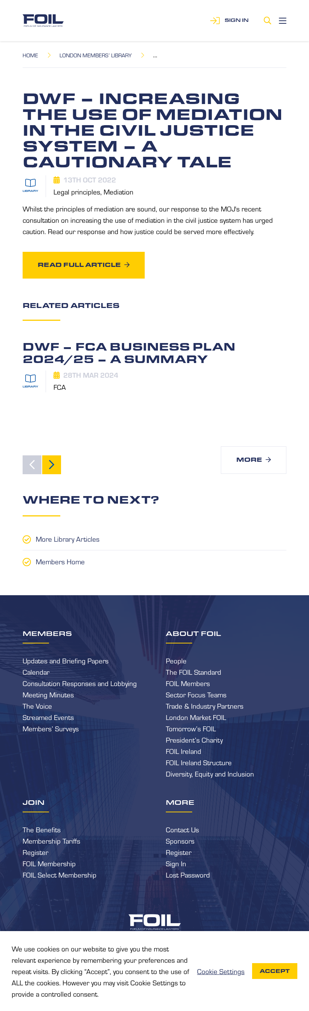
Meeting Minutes (48, 694)
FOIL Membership (49, 863)
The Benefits (42, 829)
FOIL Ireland (183, 751)
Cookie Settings (221, 971)
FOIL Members (188, 683)
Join (33, 802)
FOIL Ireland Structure (199, 762)
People (176, 660)
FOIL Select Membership (59, 874)
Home (30, 55)
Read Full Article (79, 264)
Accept (275, 971)
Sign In (176, 863)
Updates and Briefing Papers (66, 660)
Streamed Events (48, 717)
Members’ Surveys (51, 728)
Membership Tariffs (51, 841)
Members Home (60, 561)
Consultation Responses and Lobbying (80, 683)
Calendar (36, 672)
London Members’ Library (96, 55)
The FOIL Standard (193, 672)
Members (47, 633)
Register (35, 852)
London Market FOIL (196, 717)
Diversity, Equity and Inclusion (210, 773)
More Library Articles (67, 539)
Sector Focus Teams (196, 694)
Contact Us (182, 829)
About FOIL (193, 633)
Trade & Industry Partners (204, 706)
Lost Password (188, 874)
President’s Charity (194, 739)
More (249, 459)
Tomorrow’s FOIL (191, 728)
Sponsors (180, 841)
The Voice (37, 706)
